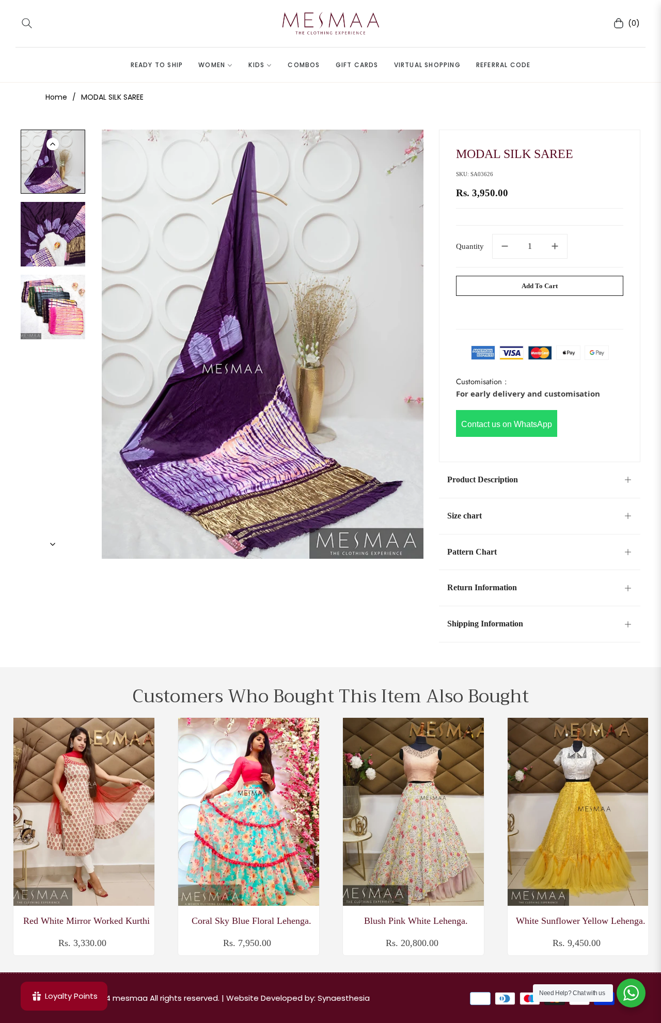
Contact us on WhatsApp (506, 424)
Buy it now (540, 310)
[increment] (555, 246)
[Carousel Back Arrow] (52, 144)
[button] (26, 23)
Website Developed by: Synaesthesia (298, 998)
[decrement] (504, 246)
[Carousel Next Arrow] (52, 544)
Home (56, 97)
